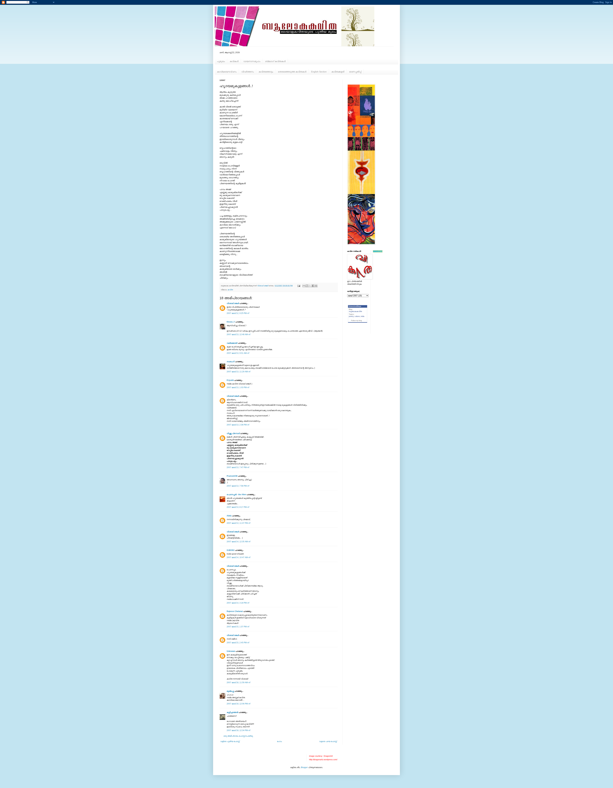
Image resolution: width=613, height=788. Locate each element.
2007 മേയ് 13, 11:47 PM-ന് (238, 523)
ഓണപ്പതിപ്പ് (355, 71)
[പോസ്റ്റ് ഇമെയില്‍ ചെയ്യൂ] (299, 286)
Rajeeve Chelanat (235, 611)
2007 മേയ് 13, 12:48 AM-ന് (238, 334)
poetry (351, 316)
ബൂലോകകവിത (355, 311)
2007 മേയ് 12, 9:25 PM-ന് (238, 313)
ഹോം (279, 741)
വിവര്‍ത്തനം (247, 71)
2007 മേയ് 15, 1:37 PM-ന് (238, 627)
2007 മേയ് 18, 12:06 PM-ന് (238, 704)
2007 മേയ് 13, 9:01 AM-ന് (238, 353)
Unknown (231, 651)
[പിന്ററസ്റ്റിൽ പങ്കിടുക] (316, 285)
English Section (319, 71)
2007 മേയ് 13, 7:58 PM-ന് (238, 486)
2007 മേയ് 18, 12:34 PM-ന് (238, 730)
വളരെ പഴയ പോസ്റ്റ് (328, 741)
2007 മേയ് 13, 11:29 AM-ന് (238, 372)
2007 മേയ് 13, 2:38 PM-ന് (238, 425)
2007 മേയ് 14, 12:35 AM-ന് (238, 541)
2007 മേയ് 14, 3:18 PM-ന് (238, 603)
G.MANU (231, 550)
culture (357, 316)
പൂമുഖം (221, 61)
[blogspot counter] (377, 252)
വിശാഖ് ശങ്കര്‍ (233, 303)
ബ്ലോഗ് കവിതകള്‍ (275, 61)
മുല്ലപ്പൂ (230, 691)
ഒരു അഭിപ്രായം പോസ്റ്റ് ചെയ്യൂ (238, 736)
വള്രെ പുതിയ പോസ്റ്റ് (230, 741)
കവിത (230, 290)
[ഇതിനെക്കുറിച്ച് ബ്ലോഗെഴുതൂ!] (307, 285)
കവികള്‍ (234, 61)
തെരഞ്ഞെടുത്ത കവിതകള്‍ (292, 71)
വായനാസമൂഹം (251, 61)
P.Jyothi (230, 380)
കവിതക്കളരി (337, 71)
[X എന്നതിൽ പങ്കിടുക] (310, 285)
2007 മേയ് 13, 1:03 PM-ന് (238, 387)
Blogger (304, 767)
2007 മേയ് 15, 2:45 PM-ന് (238, 643)
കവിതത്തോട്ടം (266, 71)
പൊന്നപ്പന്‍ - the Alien (236, 494)
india (362, 316)
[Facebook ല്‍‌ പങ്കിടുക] (313, 285)
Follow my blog (356, 320)
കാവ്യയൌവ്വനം (227, 71)
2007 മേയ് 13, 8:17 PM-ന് (238, 507)
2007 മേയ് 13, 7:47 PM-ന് (238, 467)
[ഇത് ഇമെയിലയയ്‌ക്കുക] (304, 285)
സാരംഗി (231, 361)
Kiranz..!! (231, 322)
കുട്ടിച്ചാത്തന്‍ (232, 712)
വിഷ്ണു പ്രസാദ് (233, 433)
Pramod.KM (232, 476)
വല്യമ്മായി (232, 343)
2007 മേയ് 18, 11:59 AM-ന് (238, 682)
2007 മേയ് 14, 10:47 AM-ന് (238, 557)
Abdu (229, 516)
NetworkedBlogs (354, 306)
